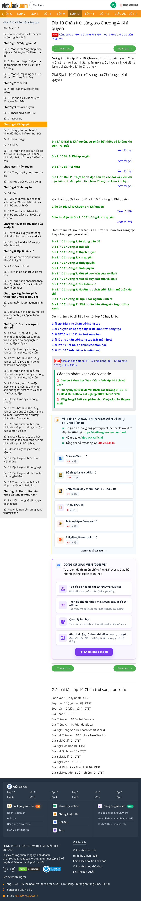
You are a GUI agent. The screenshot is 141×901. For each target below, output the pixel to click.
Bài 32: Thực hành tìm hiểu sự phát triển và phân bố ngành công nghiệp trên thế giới (23, 427)
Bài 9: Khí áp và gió (14, 139)
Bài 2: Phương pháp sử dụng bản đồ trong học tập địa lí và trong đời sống (22, 65)
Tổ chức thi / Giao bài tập (112, 824)
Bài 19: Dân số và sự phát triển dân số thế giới (21, 258)
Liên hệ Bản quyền (84, 871)
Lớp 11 (89, 14)
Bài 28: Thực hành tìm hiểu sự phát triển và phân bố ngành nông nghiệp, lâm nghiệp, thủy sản (23, 374)
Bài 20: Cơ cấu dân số (16, 266)
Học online (130, 5)
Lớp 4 (54, 797)
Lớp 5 (8, 14)
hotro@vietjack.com (26, 895)
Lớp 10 (74, 14)
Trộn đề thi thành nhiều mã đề (115, 818)
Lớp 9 (61, 14)
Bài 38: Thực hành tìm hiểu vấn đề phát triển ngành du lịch (21, 483)
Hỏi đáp (63, 822)
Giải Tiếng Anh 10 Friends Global (72, 724)
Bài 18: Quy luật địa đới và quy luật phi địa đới (21, 243)
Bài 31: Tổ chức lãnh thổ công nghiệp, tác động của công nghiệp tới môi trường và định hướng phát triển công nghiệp (23, 413)
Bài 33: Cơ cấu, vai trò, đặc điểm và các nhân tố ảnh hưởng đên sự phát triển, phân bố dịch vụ (23, 440)
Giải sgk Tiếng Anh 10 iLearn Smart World (78, 730)
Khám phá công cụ (96, 651)
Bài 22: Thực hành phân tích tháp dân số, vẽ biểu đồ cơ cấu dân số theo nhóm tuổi (23, 284)
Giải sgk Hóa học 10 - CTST (68, 746)
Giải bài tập (20, 786)
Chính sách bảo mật (84, 850)
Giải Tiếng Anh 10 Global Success (73, 719)
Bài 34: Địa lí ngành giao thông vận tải (21, 450)
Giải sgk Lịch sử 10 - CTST (68, 762)
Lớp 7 (34, 14)
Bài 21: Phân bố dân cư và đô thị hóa (22, 273)
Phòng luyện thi (68, 814)
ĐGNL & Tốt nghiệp (18, 829)
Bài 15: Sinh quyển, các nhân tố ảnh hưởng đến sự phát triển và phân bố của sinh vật (22, 202)
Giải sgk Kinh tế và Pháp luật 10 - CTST (76, 767)
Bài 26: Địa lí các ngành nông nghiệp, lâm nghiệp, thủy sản (20, 350)
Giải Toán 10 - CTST (64, 714)
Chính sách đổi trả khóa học (89, 861)
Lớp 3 (75, 797)
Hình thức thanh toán (85, 855)
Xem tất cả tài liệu (92, 550)
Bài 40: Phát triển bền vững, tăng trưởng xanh (22, 511)
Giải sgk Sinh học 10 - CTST (69, 751)
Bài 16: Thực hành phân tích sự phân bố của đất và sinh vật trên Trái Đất (22, 215)
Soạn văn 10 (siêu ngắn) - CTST (71, 708)
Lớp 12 (104, 14)
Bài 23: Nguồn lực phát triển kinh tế (23, 304)
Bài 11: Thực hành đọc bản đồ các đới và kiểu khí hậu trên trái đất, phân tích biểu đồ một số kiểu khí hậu (23, 156)
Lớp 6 (21, 14)
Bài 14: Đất (10, 193)
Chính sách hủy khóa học (88, 866)
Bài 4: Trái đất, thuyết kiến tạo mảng (21, 90)
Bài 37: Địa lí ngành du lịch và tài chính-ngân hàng (22, 474)
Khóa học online (69, 806)
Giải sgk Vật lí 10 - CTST (66, 740)
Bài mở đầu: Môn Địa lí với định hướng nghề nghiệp (22, 35)
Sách (61, 830)
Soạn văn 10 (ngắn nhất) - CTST (71, 703)
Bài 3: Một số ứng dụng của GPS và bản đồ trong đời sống (22, 75)
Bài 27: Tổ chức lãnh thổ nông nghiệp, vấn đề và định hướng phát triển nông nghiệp (21, 361)
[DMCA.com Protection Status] (29, 869)
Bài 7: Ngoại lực (12, 118)
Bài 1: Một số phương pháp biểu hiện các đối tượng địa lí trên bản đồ (22, 52)
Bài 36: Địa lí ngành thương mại (22, 467)
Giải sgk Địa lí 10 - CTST (66, 756)
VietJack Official (92, 437)
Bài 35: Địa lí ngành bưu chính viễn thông (21, 459)
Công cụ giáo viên (118, 806)
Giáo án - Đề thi (126, 14)
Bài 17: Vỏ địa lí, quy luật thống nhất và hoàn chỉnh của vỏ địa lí (22, 234)
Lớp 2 (97, 797)
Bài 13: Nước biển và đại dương (22, 181)
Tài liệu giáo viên (26, 806)
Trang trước (64, 48)
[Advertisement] (94, 110)
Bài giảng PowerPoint (19, 824)
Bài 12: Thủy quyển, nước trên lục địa (23, 174)
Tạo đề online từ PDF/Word (113, 812)
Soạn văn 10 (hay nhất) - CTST (71, 698)
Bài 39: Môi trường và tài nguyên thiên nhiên (22, 502)
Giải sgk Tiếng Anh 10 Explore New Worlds (79, 735)
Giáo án (11, 818)
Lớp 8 (47, 14)
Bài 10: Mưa (10, 145)
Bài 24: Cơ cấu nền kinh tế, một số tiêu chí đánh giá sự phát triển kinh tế (23, 315)
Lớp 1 (119, 797)
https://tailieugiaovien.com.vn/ (104, 432)
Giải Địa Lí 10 (11, 28)
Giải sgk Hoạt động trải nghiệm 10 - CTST (78, 772)
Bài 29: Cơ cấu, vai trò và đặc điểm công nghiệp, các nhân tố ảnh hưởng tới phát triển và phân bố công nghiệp (22, 388)
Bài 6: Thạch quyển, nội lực (19, 112)
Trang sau (124, 48)
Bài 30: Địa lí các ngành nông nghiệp (20, 400)
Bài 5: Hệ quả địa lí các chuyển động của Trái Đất (21, 99)
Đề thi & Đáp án (16, 812)
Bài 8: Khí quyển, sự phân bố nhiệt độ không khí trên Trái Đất (22, 131)
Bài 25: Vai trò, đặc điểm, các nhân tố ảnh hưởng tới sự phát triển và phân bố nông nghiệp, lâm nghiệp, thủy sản (21, 338)
